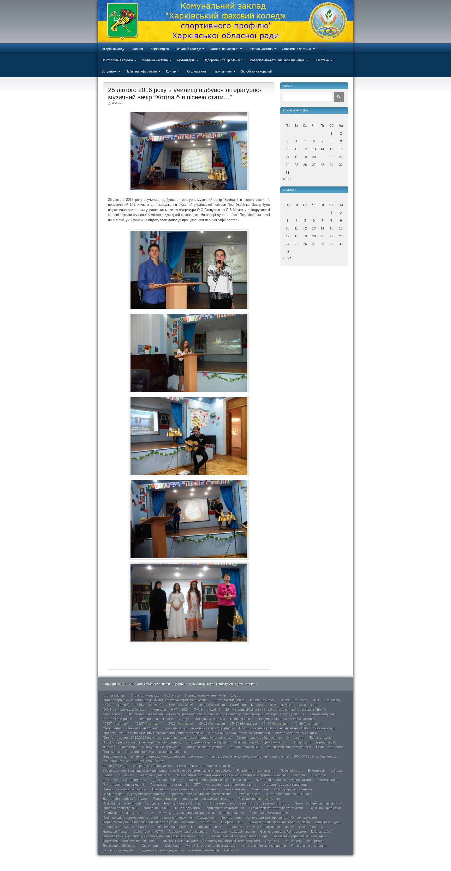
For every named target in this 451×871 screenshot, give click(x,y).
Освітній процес (311, 827)
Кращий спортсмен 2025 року (125, 827)
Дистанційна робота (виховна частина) (285, 780)
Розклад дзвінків (280, 705)
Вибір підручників (187, 808)
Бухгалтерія (186, 60)
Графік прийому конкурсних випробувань (151, 747)
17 (287, 157)
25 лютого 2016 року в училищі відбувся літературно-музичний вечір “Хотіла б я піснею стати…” (185, 93)
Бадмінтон (238, 705)
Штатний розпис (231, 813)
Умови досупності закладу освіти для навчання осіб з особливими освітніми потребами (167, 770)
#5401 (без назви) (116, 705)
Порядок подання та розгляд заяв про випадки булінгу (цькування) (270, 817)
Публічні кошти (292, 770)
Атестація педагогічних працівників (232, 785)
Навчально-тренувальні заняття (318, 803)
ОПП (197, 785)
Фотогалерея (112, 714)
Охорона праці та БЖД (245, 747)
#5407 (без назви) (211, 705)
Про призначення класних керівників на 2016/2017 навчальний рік (288, 728)
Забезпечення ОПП (148, 831)
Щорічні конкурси (328, 822)
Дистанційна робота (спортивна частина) (220, 780)
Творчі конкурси (321, 738)
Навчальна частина (224, 49)
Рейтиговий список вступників (289, 747)
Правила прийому (329, 747)
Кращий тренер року (206, 827)
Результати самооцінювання (234, 831)
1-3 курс (337, 770)
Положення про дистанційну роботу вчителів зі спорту (249, 803)
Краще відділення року (169, 827)
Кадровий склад (114, 766)
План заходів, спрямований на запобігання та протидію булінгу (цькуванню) (159, 817)
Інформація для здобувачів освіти (207, 799)
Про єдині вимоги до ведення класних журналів (199, 728)
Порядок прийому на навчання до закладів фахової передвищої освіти (155, 700)
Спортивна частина (296, 49)
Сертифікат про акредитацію (313, 742)
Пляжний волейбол (139, 752)
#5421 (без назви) (180, 723)
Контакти (173, 71)
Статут (168, 719)
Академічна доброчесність (187, 831)
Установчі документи (203, 850)
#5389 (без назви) (263, 700)
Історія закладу (113, 49)
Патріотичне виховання (309, 846)
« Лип (287, 179)
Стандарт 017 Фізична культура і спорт (239, 836)
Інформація (315, 841)
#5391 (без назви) (295, 700)
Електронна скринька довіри (208, 742)
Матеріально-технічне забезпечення (277, 60)
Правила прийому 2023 (120, 808)
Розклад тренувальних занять (260, 799)
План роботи (148, 719)
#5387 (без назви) (148, 723)
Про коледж (293, 841)
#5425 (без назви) (243, 723)
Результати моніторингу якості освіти (204, 766)
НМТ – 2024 (180, 709)
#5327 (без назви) (116, 723)
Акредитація (328, 780)
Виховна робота (248, 794)
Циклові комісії (322, 831)
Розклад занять (309, 705)
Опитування (295, 738)
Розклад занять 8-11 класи (183, 803)
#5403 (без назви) (148, 705)
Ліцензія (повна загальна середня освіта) (279, 822)
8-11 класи (172, 695)
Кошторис (298, 775)
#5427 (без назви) (275, 723)
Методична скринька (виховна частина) (286, 719)
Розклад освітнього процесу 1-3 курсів (131, 803)
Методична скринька (118, 719)
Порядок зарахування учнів (205, 695)
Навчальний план (156, 808)
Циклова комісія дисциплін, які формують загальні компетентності (211, 841)
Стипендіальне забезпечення (258, 738)
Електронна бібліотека (120, 846)
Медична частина (155, 60)
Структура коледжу (145, 695)
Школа (107, 775)
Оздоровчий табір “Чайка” (223, 60)
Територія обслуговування (224, 808)
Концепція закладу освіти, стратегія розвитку (260, 827)
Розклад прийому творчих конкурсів (260, 742)
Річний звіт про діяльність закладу (128, 813)
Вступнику (109, 71)
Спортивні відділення (228, 700)
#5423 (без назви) (211, 723)
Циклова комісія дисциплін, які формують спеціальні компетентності (153, 836)
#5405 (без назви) (180, 705)
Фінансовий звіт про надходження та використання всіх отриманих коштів (231, 775)
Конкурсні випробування (204, 747)
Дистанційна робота (168, 780)
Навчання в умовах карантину (285, 785)
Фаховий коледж (188, 49)
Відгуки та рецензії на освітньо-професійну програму (142, 742)
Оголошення (196, 71)
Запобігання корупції (256, 71)
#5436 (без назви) (307, 723)
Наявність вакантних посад (152, 766)
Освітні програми (135, 780)
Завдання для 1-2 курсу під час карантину (282, 789)
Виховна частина (260, 49)
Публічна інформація (141, 71)
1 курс (235, 695)
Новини (137, 49)
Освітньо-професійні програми (283, 831)
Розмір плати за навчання (256, 770)
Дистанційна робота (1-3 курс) (125, 799)
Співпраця (173, 846)
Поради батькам (165, 799)
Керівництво (160, 49)
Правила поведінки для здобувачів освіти (200, 794)
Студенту (272, 841)
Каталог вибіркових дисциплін (264, 846)
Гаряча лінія (222, 71)
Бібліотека (321, 60)
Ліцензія (109, 747)
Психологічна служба (117, 60)
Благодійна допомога (154, 775)
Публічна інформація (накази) (125, 709)
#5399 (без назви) (326, 700)
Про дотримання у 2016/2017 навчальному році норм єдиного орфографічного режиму (167, 738)
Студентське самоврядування (161, 850)
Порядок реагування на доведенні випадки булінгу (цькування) (149, 822)
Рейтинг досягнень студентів (124, 785)
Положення (111, 752)
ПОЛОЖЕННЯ (240, 719)
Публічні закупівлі (207, 709)
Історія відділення (172, 752)
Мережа (257, 705)
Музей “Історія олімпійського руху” (211, 846)
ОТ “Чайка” (126, 775)
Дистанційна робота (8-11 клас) (289, 794)
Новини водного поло (143, 728)
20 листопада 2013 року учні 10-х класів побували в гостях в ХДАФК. (275, 709)
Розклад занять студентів (169, 785)
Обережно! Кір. (232, 822)
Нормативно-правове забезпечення (300, 836)
